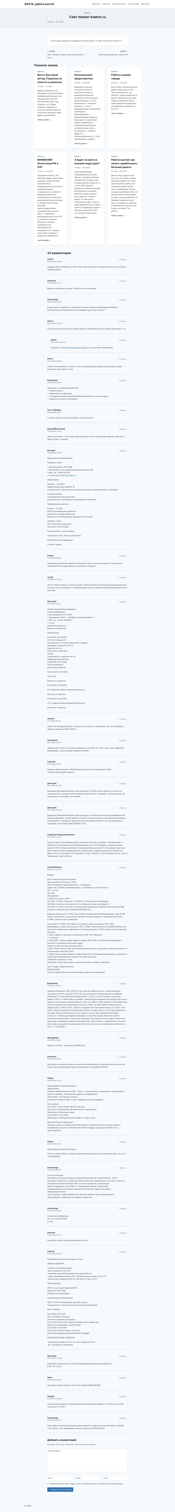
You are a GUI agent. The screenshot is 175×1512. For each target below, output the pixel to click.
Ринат (50, 359)
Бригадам (145, 4)
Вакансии (96, 4)
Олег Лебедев (54, 410)
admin (51, 22)
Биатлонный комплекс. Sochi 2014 (113, 53)
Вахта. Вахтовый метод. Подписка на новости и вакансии (49, 78)
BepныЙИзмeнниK (56, 429)
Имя (50, 1478)
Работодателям (119, 4)
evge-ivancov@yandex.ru (65, 475)
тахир (50, 577)
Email (79, 1478)
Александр (52, 1167)
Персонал (106, 4)
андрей (50, 1396)
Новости (87, 13)
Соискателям (133, 4)
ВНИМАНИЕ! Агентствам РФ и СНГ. (47, 163)
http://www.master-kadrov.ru (78, 348)
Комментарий (54, 1451)
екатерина (52, 740)
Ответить (122, 259)
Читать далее (44, 120)
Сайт (106, 1478)
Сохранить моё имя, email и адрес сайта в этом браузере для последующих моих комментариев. (86, 1484)
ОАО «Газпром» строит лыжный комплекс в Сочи (65, 54)
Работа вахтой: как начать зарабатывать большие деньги (124, 163)
